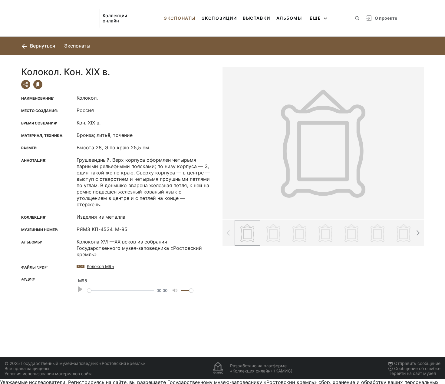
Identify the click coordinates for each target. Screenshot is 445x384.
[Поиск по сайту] (357, 18)
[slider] (120, 290)
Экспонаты (180, 18)
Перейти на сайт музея (412, 373)
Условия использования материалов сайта (49, 373)
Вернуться (42, 46)
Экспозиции (219, 18)
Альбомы (289, 18)
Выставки (256, 18)
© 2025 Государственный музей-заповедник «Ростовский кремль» (75, 363)
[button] (418, 233)
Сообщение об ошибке (417, 368)
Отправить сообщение (417, 363)
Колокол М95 (100, 266)
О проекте (386, 18)
